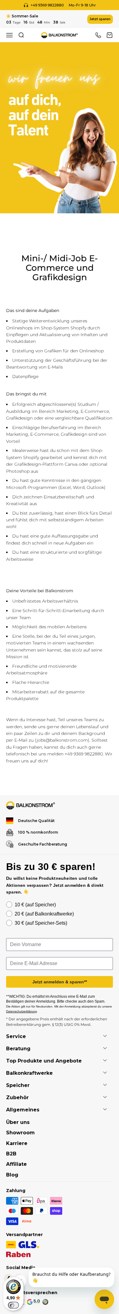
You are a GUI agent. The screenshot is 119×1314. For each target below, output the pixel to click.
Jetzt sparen (100, 19)
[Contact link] (98, 35)
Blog (12, 1175)
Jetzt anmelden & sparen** (59, 981)
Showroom (20, 1133)
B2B (11, 1154)
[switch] (13, 1305)
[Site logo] (30, 805)
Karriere (16, 1143)
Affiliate (16, 1164)
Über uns (18, 1122)
